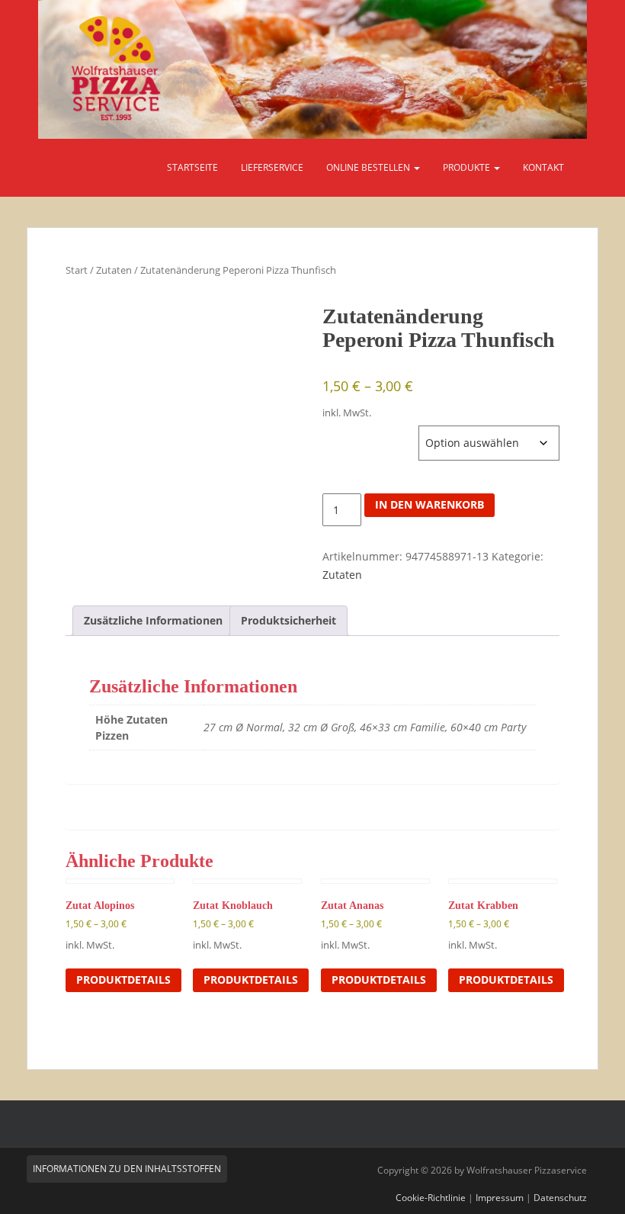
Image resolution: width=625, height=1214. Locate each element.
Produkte (467, 167)
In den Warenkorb (429, 504)
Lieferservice (272, 167)
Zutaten (114, 270)
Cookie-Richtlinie (431, 1197)
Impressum (500, 1197)
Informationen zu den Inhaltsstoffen (127, 1168)
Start (77, 270)
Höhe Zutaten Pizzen (370, 433)
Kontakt (543, 167)
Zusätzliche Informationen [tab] (153, 620)
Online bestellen (369, 167)
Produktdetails (123, 979)
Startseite (192, 167)
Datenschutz (560, 1197)
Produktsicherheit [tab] (288, 620)
